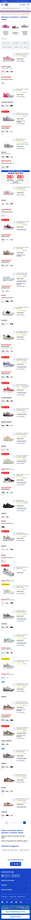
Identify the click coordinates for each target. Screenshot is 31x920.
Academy (3, 14)
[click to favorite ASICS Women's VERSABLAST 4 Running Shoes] (14, 533)
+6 (1, 495)
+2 (6, 82)
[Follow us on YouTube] (12, 902)
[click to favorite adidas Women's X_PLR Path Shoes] (14, 475)
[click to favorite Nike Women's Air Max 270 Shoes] (14, 89)
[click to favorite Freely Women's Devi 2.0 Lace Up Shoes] (14, 661)
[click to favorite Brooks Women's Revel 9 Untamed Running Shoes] (14, 684)
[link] (6, 822)
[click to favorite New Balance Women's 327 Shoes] (14, 308)
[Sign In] (20, 4)
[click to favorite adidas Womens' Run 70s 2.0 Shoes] (14, 635)
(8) (25, 310)
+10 (2, 134)
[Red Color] (3, 239)
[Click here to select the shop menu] (2, 4)
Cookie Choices (25, 908)
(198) (26, 458)
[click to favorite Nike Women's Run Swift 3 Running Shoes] (14, 188)
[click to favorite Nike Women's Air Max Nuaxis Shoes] (14, 586)
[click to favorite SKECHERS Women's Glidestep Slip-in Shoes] (14, 702)
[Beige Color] (12, 131)
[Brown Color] (12, 492)
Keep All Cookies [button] (15, 917)
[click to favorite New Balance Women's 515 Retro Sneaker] (14, 456)
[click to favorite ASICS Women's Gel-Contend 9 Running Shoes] (14, 273)
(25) (25, 436)
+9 (1, 630)
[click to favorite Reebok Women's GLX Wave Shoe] (14, 568)
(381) (26, 56)
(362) (26, 362)
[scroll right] (28, 43)
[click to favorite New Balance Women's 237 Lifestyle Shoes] (14, 332)
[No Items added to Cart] (28, 4)
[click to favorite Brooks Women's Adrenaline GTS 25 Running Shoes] (14, 611)
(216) (26, 477)
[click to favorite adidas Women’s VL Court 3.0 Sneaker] (14, 775)
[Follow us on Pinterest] (21, 902)
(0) (25, 570)
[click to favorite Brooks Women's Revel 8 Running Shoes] (14, 409)
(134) (26, 142)
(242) (26, 614)
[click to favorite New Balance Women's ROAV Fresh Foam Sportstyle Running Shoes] (14, 359)
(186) (26, 190)
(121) (26, 334)
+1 (1, 206)
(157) (26, 412)
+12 (2, 793)
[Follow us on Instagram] (16, 902)
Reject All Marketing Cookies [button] (15, 912)
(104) (26, 731)
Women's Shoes (16, 14)
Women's (9, 14)
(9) (25, 753)
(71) (25, 663)
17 (22, 822)
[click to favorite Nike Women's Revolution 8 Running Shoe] (14, 501)
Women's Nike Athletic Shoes (10, 850)
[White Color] (3, 83)
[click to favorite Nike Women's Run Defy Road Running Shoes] (14, 54)
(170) (26, 589)
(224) (26, 387)
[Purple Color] (12, 239)
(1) (25, 686)
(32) (25, 638)
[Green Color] (7, 131)
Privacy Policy (20, 907)
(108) (26, 503)
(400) (26, 224)
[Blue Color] (12, 301)
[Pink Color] (3, 71)
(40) (25, 802)
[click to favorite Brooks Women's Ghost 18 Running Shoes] (14, 799)
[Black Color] (7, 71)
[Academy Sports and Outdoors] (6, 4)
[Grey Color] (12, 71)
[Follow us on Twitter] (7, 902)
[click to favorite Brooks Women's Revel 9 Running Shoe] (14, 751)
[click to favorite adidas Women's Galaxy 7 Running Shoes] (14, 222)
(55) (25, 536)
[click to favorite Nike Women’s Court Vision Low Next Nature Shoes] (14, 114)
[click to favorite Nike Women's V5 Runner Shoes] (14, 139)
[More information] (13, 79)
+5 (1, 74)
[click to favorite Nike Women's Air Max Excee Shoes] (14, 248)
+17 (2, 108)
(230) (26, 92)
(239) (26, 276)
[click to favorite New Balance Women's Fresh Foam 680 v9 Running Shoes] (14, 433)
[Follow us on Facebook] (2, 902)
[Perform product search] (28, 8)
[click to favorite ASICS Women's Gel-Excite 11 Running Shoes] (14, 385)
